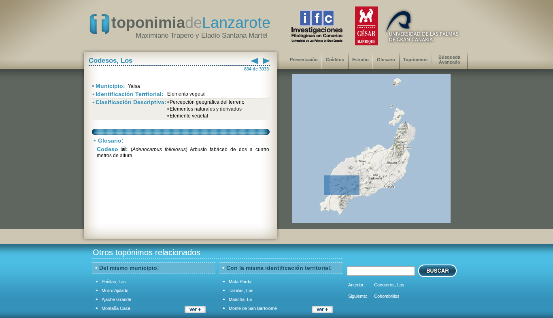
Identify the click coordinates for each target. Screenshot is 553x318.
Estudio (360, 59)
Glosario (386, 59)
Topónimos (415, 59)
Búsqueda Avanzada (449, 59)
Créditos (335, 59)
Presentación (304, 59)
